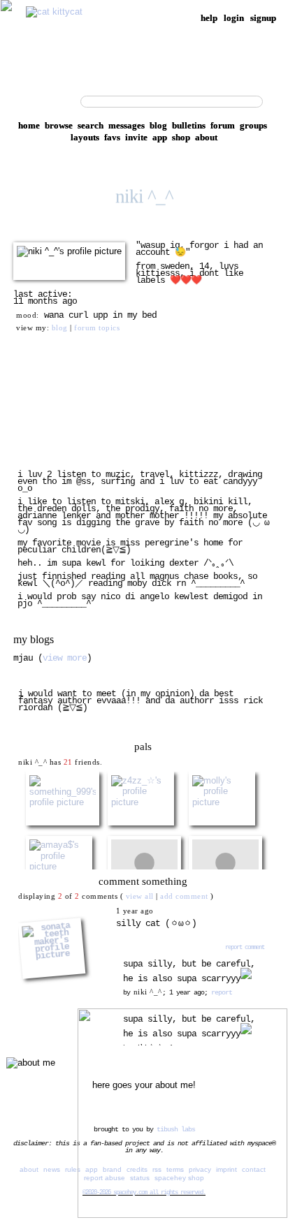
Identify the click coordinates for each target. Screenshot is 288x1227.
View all (140, 896)
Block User (170, 421)
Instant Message (53, 421)
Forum (222, 125)
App (159, 137)
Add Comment (184, 896)
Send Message (49, 404)
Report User (171, 438)
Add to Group (48, 438)
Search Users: (45, 100)
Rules (72, 1169)
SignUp (263, 18)
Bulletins (189, 125)
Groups (253, 125)
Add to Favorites (181, 387)
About (206, 137)
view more (65, 658)
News (51, 1169)
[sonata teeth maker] (66, 911)
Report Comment (243, 947)
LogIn (234, 18)
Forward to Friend (184, 404)
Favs (112, 137)
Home (29, 125)
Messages (126, 125)
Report (221, 992)
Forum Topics (97, 327)
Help (209, 18)
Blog (158, 125)
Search (270, 102)
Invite (136, 137)
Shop (181, 137)
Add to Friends (50, 387)
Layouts (85, 137)
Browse (59, 125)
